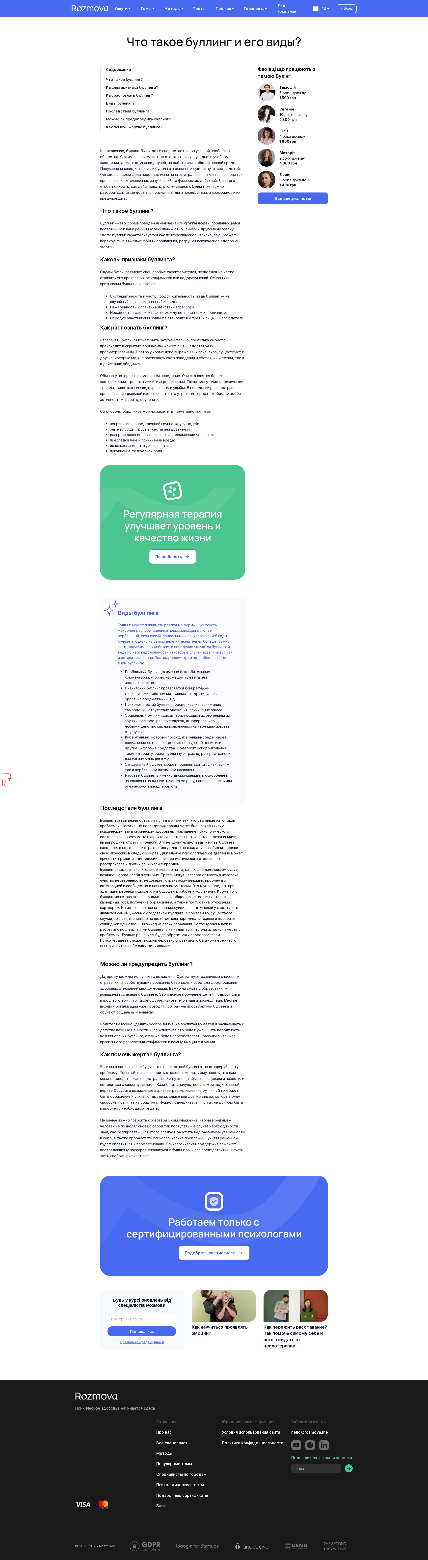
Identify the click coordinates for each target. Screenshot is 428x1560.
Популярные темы (174, 1463)
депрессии (148, 858)
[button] (122, 8)
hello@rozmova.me (309, 1432)
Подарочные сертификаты (182, 1495)
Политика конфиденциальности (252, 1442)
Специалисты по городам (181, 1474)
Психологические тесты (180, 1484)
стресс (132, 842)
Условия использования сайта (251, 1432)
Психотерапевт (114, 940)
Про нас (164, 1432)
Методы (164, 1453)
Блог (160, 1505)
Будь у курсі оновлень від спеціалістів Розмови (142, 1303)
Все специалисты (173, 1442)
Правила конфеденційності (142, 1342)
